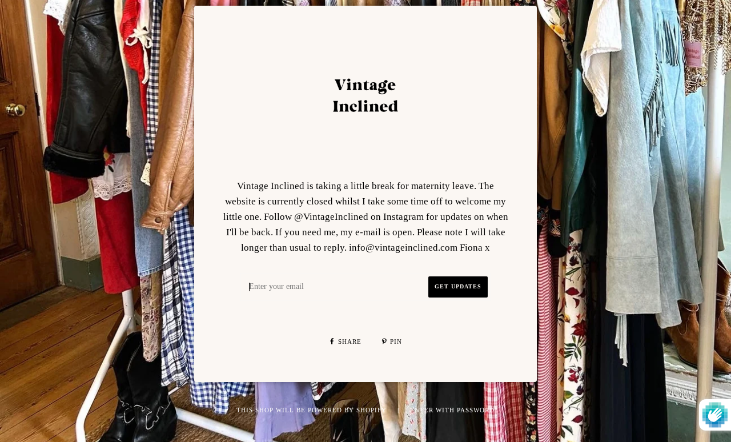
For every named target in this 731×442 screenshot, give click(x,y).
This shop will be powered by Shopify (312, 410)
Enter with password (452, 410)
